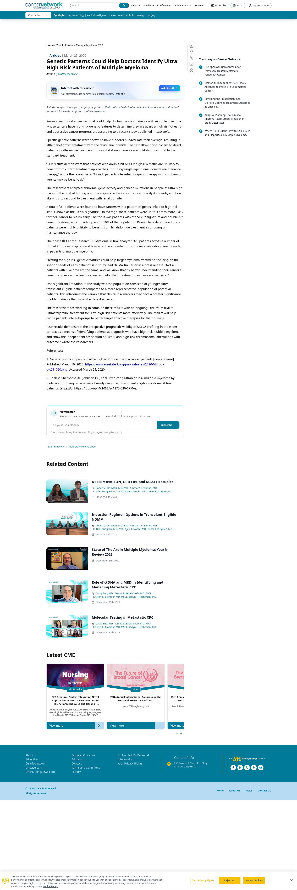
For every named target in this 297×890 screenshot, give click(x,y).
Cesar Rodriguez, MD (160, 491)
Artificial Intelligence (97, 15)
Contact (77, 763)
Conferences (164, 5)
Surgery (151, 15)
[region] (148, 880)
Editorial (77, 759)
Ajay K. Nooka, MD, (135, 491)
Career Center (116, 15)
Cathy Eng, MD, (104, 593)
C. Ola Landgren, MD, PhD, (108, 491)
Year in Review (56, 446)
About (29, 755)
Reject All (229, 880)
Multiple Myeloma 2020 (82, 446)
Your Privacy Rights (130, 763)
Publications (181, 5)
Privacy (76, 772)
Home (50, 45)
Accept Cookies (254, 880)
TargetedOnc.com (83, 755)
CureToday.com (35, 763)
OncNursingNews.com (40, 772)
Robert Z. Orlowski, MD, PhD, (112, 488)
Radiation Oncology (135, 15)
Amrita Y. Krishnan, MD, (143, 488)
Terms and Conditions (86, 768)
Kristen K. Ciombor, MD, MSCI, (110, 596)
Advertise (31, 759)
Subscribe (166, 425)
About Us (234, 790)
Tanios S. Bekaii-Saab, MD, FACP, (133, 593)
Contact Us (264, 790)
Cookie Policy (50, 886)
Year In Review (64, 45)
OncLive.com (33, 768)
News (134, 5)
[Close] (291, 880)
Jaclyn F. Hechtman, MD (142, 596)
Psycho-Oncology (76, 15)
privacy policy (115, 432)
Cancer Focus (35, 15)
